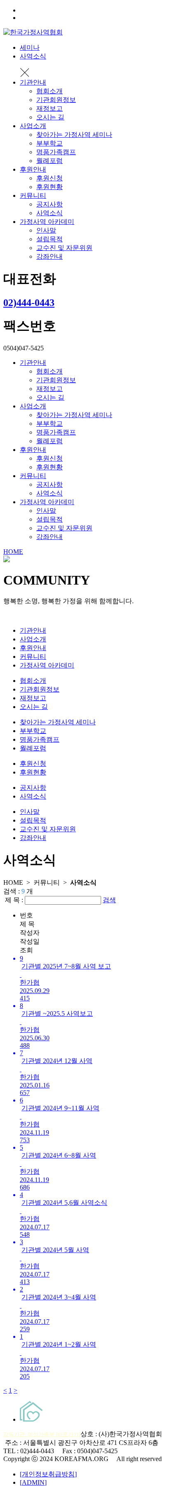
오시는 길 (50, 117)
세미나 (30, 47)
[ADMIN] (33, 1482)
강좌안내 (49, 256)
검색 (109, 899)
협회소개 (49, 91)
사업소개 (33, 125)
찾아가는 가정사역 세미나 (74, 134)
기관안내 (33, 82)
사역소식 (33, 56)
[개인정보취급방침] (48, 1474)
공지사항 (49, 204)
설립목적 (49, 239)
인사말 (46, 230)
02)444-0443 (28, 302)
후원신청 (49, 178)
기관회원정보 (56, 99)
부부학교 (49, 143)
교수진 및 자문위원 (64, 247)
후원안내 (33, 169)
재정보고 (49, 108)
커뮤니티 (33, 195)
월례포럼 (49, 160)
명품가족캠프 (56, 151)
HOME (13, 551)
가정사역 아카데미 (47, 221)
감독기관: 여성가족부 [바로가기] (41, 1434)
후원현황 (49, 186)
